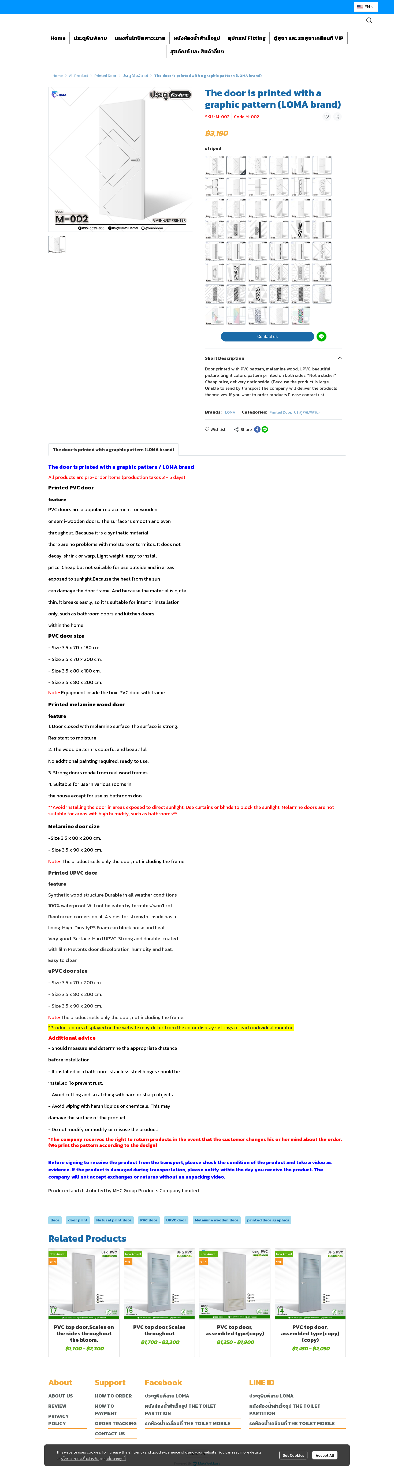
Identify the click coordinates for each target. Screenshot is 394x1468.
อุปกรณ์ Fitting (247, 38)
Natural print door (114, 1220)
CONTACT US (110, 1433)
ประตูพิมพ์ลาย (90, 38)
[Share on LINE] (265, 429)
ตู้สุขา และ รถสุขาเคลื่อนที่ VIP (309, 38)
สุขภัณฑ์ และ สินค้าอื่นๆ (197, 51)
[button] (366, 7)
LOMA (230, 412)
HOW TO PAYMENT (106, 1409)
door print (78, 1220)
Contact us (267, 336)
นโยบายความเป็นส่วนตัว (80, 1458)
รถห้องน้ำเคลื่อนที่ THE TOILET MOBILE (188, 1423)
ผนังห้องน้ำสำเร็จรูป (196, 38)
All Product (78, 76)
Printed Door (105, 76)
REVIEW (57, 1406)
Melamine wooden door (217, 1220)
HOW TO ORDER (113, 1395)
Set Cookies (293, 1455)
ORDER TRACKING (115, 1423)
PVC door (149, 1220)
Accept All (325, 1455)
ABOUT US (60, 1395)
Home (58, 38)
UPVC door (176, 1220)
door (55, 1220)
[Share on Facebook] (257, 429)
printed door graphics (268, 1220)
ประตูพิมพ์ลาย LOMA (167, 1395)
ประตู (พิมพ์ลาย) (135, 76)
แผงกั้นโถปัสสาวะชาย (140, 38)
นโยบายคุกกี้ (116, 1458)
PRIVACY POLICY (58, 1420)
